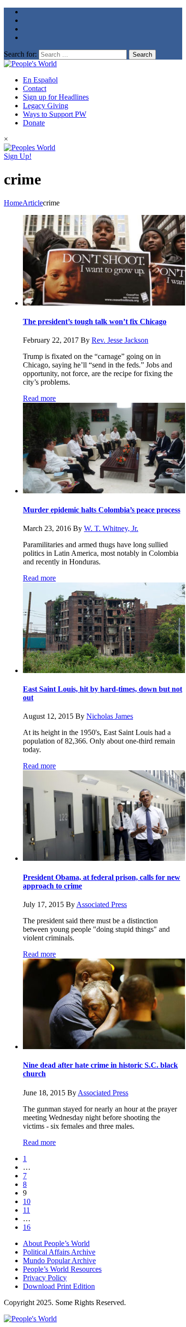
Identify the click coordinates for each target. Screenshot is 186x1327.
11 (26, 1210)
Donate (34, 123)
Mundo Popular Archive (59, 1260)
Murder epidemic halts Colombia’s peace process (101, 510)
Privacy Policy (45, 1278)
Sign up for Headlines (56, 97)
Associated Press (101, 904)
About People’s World (56, 1243)
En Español (40, 80)
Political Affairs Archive (59, 1252)
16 (27, 1227)
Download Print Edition (59, 1286)
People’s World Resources (62, 1269)
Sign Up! (17, 156)
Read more (39, 398)
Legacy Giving (45, 106)
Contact (34, 88)
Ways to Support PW (54, 114)
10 (27, 1201)
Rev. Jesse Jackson (120, 340)
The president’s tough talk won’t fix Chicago (94, 321)
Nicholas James (109, 716)
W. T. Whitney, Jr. (111, 528)
